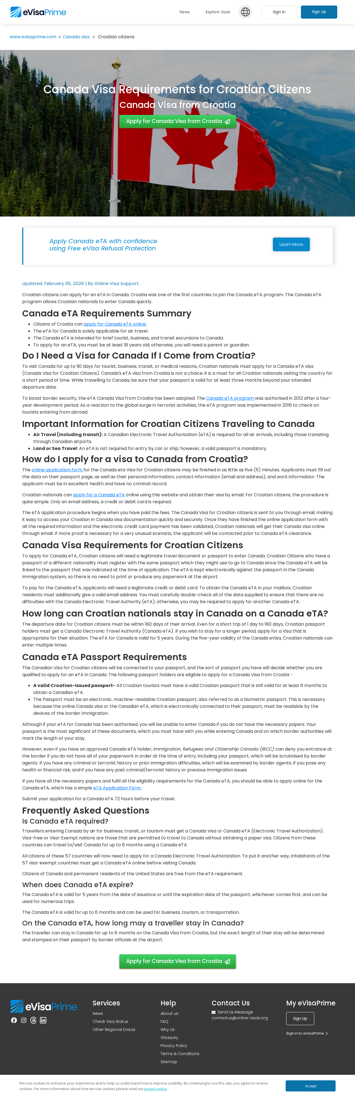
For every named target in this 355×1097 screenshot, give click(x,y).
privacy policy (155, 1088)
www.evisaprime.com (33, 37)
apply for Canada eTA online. (115, 324)
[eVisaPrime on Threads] (33, 1020)
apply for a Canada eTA (99, 495)
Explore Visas (218, 12)
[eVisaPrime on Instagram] (23, 1020)
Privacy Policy (174, 1045)
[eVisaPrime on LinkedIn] (43, 1020)
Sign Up (319, 11)
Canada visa (76, 37)
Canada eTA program (230, 398)
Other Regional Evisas (114, 1029)
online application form (57, 470)
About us (169, 1013)
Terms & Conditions (180, 1053)
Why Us (168, 1029)
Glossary (169, 1037)
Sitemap (169, 1062)
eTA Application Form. (117, 788)
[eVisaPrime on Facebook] (14, 1020)
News (98, 1013)
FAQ (164, 1021)
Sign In (279, 12)
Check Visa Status (110, 1021)
